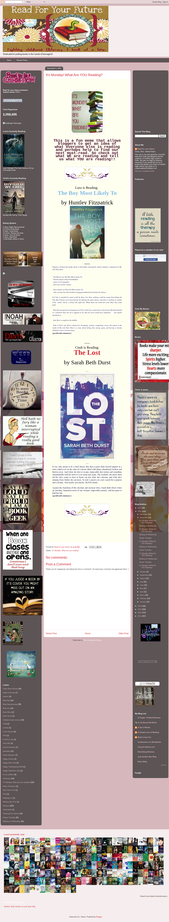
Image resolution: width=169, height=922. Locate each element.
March (142, 595)
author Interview (9, 693)
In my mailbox (8, 775)
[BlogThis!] (92, 547)
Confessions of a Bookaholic (149, 742)
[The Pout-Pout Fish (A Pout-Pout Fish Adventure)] (125, 877)
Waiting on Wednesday (11, 821)
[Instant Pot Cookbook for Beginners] (53, 841)
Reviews (6, 806)
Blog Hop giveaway (10, 704)
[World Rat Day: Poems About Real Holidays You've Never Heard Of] (43, 892)
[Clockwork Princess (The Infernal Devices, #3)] (146, 884)
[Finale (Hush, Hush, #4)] (151, 883)
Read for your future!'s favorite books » (154, 896)
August (143, 578)
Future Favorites (9, 747)
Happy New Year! (9, 763)
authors (6, 696)
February (143, 598)
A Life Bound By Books (147, 723)
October (143, 572)
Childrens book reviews (12, 720)
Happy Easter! (8, 759)
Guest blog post (9, 755)
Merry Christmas (9, 786)
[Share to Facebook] (98, 547)
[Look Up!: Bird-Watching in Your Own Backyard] (38, 890)
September (144, 575)
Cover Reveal (8, 732)
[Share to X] (95, 547)
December (144, 514)
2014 (140, 606)
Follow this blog (150, 259)
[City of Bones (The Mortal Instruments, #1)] (84, 876)
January (143, 602)
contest (6, 728)
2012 (140, 613)
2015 (140, 511)
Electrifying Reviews (146, 752)
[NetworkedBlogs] (150, 255)
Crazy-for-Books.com (146, 747)
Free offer (6, 743)
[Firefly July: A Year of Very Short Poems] (136, 860)
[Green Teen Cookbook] (17, 861)
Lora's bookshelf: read (14, 834)
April (142, 592)
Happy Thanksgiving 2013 (13, 767)
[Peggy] (125, 859)
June (142, 585)
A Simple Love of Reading (148, 732)
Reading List (7, 798)
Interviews (7, 778)
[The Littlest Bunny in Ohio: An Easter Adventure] (53, 850)
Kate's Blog (142, 762)
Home (9, 60)
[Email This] (90, 547)
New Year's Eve (9, 790)
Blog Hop (6, 700)
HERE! (17, 92)
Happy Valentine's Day (11, 771)
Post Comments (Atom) (92, 640)
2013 (140, 609)
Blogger (99, 917)
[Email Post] (85, 547)
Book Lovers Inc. (145, 737)
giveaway (6, 751)
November (144, 518)
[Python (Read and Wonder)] (48, 892)
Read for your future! (146, 149)
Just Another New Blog (147, 757)
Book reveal (7, 716)
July (142, 582)
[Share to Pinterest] (100, 547)
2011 (140, 616)
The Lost (87, 352)
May (142, 588)
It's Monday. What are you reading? (65, 551)
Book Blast (7, 712)
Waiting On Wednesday (148, 559)
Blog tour (6, 708)
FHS (4, 735)
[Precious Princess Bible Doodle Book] (84, 884)
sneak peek (7, 810)
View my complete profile (144, 171)
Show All (163, 765)
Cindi (5, 724)
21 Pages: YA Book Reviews (149, 718)
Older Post (123, 633)
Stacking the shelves (11, 814)
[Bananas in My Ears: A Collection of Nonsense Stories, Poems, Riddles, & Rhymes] (22, 892)
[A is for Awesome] (131, 857)
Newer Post (51, 633)
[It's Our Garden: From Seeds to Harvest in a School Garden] (33, 890)
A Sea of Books (144, 727)
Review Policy (22, 60)
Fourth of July (8, 739)
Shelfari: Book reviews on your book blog (19, 906)
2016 (140, 508)
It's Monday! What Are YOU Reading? (147, 521)
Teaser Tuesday (9, 818)
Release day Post (10, 802)
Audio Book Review (10, 689)
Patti (4, 794)
